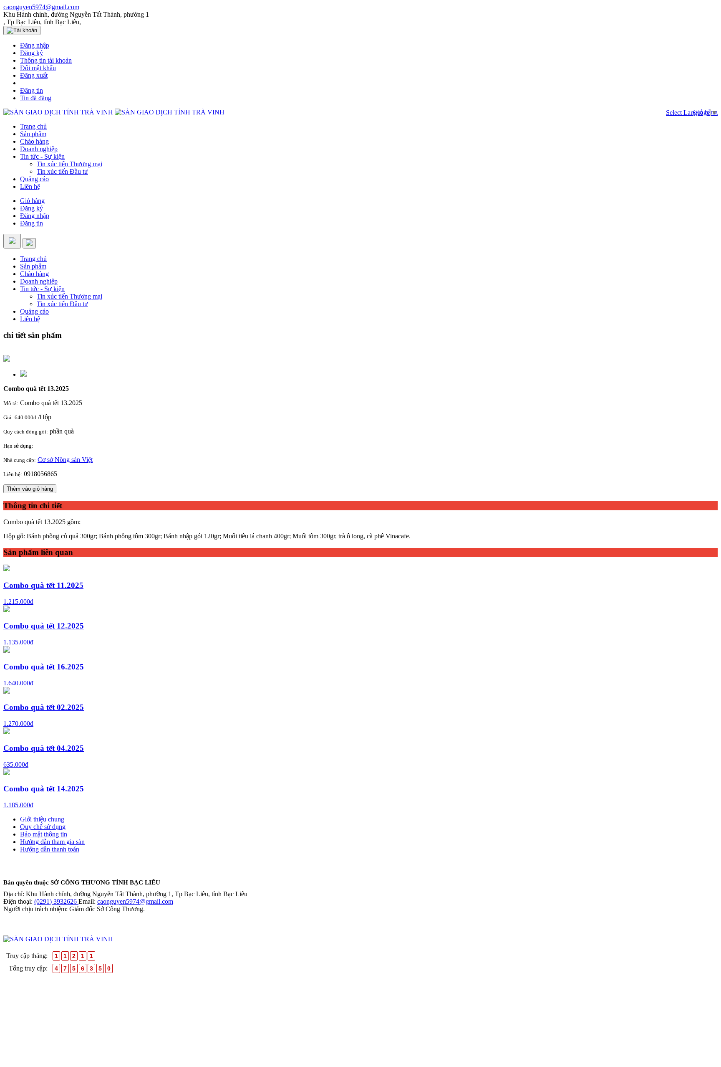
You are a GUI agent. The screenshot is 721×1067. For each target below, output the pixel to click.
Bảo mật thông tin (43, 834)
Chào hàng (34, 141)
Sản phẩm (33, 133)
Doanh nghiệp (39, 148)
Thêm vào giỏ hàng (30, 489)
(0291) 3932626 (56, 901)
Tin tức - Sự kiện (42, 156)
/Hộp (44, 417)
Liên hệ (30, 186)
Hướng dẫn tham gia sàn (52, 841)
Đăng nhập (34, 215)
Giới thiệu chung (42, 819)
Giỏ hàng (32, 200)
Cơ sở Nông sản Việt (65, 459)
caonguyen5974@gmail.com (41, 6)
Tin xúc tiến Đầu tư (62, 171)
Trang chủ (33, 126)
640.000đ (25, 417)
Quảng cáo (34, 178)
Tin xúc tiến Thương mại (69, 163)
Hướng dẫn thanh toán (49, 849)
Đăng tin (31, 223)
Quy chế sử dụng (43, 826)
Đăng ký (31, 208)
